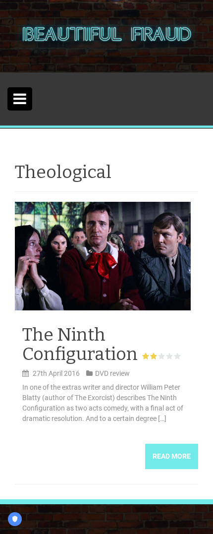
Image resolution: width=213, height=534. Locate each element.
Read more (172, 456)
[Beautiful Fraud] (106, 36)
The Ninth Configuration (80, 344)
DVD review (112, 373)
